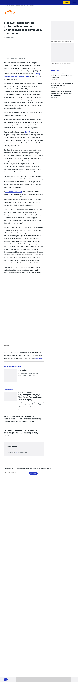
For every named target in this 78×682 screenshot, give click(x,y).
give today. (38, 358)
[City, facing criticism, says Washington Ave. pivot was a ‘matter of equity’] (10, 397)
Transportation (31, 6)
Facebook (10, 345)
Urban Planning (9, 6)
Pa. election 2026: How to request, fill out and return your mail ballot (62, 84)
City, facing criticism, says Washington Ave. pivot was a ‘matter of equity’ (30, 397)
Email (16, 345)
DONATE (67, 2)
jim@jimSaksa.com (22, 452)
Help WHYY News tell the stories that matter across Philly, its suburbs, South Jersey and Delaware (61, 93)
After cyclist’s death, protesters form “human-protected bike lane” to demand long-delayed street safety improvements (22, 418)
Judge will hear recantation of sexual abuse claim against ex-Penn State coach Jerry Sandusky (62, 75)
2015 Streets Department (13, 191)
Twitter (13, 345)
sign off (27, 132)
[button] (6, 679)
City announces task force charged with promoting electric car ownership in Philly (21, 431)
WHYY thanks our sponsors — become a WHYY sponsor (61, 41)
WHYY (6, 2)
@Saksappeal (11, 452)
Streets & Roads (20, 6)
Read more (9, 449)
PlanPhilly (22, 370)
